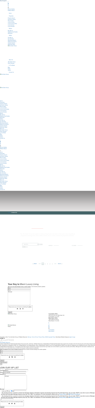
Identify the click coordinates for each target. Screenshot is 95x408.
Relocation (10, 33)
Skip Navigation (3, 0)
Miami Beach (12, 10)
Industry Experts (11, 43)
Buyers (10, 28)
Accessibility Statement (5, 342)
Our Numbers (11, 38)
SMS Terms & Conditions (74, 394)
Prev (35, 263)
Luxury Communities (12, 23)
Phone (1, 372)
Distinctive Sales (11, 44)
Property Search (11, 18)
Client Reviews (11, 63)
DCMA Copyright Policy (50, 337)
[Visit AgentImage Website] (7, 341)
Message (2, 389)
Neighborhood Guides (13, 32)
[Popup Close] (1, 364)
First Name (2, 370)
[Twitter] (8, 6)
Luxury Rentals (11, 26)
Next (60, 263)
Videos (9, 70)
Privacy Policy (41, 337)
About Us (11, 59)
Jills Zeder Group (11, 61)
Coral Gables (12, 9)
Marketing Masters (12, 40)
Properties (11, 16)
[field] (19, 288)
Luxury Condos (11, 22)
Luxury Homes (11, 25)
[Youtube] (8, 3)
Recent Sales (11, 20)
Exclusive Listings (12, 19)
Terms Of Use (35, 337)
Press (9, 68)
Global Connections (12, 41)
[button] (51, 329)
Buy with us (10, 30)
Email (1, 374)
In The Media (12, 65)
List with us (10, 37)
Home (10, 13)
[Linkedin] (8, 5)
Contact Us (11, 72)
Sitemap (29, 337)
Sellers (10, 35)
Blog (9, 67)
